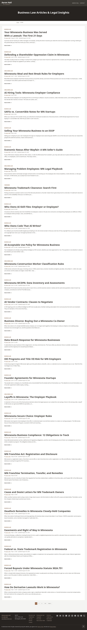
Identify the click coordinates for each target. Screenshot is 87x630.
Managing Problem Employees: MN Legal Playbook (33, 168)
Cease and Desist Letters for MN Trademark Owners (34, 492)
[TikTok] (69, 616)
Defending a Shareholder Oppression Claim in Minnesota (36, 54)
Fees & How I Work (41, 620)
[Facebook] (75, 616)
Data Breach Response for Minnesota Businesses (32, 339)
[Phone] (84, 616)
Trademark (7, 184)
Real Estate (49, 618)
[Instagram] (72, 616)
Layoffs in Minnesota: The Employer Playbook (30, 397)
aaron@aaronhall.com (7, 618)
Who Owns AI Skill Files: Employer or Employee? (31, 206)
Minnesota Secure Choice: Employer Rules (28, 416)
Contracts (49, 615)
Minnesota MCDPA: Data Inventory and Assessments (34, 282)
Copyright (39, 617)
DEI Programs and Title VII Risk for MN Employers (32, 358)
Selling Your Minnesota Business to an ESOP (29, 130)
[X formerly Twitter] (63, 616)
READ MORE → (8, 45)
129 (45, 603)
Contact (82, 3)
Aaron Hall (75, 3)
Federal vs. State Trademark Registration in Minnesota (35, 549)
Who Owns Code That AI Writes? (22, 225)
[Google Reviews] (78, 616)
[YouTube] (60, 616)
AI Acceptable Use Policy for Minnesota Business (32, 244)
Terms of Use (40, 626)
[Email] (57, 616)
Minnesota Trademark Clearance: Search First (30, 187)
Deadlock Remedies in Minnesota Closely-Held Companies (37, 511)
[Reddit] (81, 616)
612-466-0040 (5, 617)
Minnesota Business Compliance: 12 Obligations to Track (36, 435)
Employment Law (8, 70)
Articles (30, 620)
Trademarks (31, 617)
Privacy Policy (53, 626)
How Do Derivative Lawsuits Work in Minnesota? (32, 587)
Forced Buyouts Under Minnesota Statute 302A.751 (33, 568)
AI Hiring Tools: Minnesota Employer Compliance (32, 92)
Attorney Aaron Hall (6, 615)
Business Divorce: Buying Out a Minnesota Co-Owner (34, 320)
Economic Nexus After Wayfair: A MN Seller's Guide (33, 149)
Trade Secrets (50, 617)
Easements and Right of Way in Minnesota (28, 530)
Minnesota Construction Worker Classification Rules (34, 263)
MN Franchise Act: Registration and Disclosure (30, 454)
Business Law (7, 29)
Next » (49, 603)
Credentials (49, 620)
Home (18, 22)
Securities (39, 618)
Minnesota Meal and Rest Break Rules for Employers (34, 73)
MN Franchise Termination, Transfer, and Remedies (33, 473)
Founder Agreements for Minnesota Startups (30, 378)
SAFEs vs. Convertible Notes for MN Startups (29, 111)
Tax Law (30, 618)
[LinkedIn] (66, 616)
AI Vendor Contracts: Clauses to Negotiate (28, 301)
